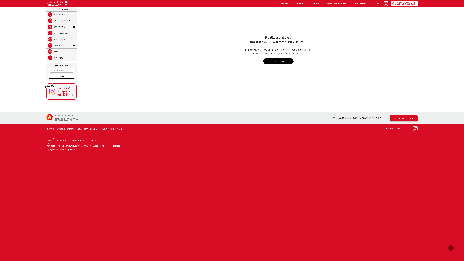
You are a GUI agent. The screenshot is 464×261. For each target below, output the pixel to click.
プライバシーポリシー (393, 128)
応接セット (57, 51)
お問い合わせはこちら (403, 118)
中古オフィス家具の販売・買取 (57, 3)
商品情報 (284, 3)
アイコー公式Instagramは (65, 91)
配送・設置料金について (337, 3)
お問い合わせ (360, 3)
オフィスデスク (59, 27)
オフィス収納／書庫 (61, 33)
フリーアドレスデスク (61, 21)
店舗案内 (315, 3)
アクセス (377, 3)
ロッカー (56, 45)
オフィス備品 (58, 58)
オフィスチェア (59, 14)
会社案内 (299, 3)
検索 (62, 76)
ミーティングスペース (61, 39)
